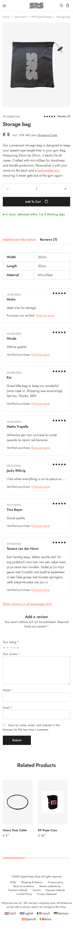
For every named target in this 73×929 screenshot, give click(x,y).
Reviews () (64, 116)
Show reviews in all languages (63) (27, 604)
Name (8, 690)
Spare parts (20, 17)
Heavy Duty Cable (15, 830)
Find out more (45, 315)
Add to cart (33, 202)
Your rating (11, 642)
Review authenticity (49, 886)
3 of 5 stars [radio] (11, 647)
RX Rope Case (47, 830)
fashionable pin (48, 170)
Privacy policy (55, 882)
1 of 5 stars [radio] (4, 647)
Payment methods (18, 890)
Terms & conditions (23, 886)
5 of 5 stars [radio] (17, 647)
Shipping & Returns (31, 882)
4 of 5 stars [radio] (14, 647)
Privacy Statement (47, 894)
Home (6, 17)
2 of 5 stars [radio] (7, 647)
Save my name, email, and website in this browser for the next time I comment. (31, 727)
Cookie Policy (24, 894)
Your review (11, 654)
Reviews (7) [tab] (48, 239)
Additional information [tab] (19, 239)
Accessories (11, 116)
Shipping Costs (47, 135)
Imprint (36, 890)
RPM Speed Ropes (41, 17)
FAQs (13, 882)
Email (7, 707)
